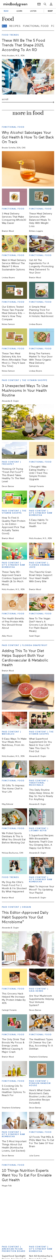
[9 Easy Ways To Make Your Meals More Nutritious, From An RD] (14, 720)
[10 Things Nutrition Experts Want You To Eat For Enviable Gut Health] (28, 1207)
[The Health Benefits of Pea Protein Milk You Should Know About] (14, 602)
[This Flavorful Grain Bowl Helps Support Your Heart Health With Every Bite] (41, 551)
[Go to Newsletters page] (39, 4)
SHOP (50, 11)
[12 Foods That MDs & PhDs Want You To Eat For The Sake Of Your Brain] (41, 1120)
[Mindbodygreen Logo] (15, 4)
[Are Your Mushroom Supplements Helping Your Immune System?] (41, 977)
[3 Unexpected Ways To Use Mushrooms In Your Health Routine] (28, 422)
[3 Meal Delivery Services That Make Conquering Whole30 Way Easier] (14, 197)
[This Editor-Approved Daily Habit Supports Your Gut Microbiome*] (28, 949)
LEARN (19, 11)
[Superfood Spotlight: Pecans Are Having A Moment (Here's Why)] (14, 1235)
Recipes (15, 26)
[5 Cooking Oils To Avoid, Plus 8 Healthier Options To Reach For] (14, 1069)
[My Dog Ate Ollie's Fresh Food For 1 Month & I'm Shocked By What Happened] (14, 865)
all (4, 26)
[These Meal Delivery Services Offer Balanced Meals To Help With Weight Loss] (41, 197)
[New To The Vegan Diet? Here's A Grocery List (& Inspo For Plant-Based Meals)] (41, 602)
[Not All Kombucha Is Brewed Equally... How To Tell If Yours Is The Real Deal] (41, 1235)
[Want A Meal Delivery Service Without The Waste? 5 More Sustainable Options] (14, 243)
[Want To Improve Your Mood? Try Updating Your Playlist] (41, 865)
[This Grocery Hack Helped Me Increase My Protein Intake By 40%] (14, 977)
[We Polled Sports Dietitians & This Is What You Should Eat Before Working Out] (14, 816)
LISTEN (33, 11)
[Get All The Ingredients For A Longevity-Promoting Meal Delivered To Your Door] (41, 243)
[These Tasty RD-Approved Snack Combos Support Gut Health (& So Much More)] (14, 551)
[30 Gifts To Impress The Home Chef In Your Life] (14, 769)
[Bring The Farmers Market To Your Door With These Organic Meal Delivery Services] (41, 337)
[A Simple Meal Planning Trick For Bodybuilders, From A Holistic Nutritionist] (41, 290)
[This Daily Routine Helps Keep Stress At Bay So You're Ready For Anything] (41, 769)
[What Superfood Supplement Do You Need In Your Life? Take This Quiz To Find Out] (41, 720)
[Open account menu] (51, 4)
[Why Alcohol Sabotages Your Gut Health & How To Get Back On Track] (28, 169)
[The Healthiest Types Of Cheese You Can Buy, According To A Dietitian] (41, 1022)
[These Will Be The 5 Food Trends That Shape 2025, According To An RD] (28, 76)
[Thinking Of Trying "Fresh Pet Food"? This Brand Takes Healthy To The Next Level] (14, 450)
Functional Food (36, 26)
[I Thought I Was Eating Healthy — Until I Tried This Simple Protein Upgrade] (41, 450)
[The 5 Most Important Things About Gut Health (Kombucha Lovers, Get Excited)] (14, 1120)
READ (6, 11)
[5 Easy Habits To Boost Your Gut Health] (41, 499)
